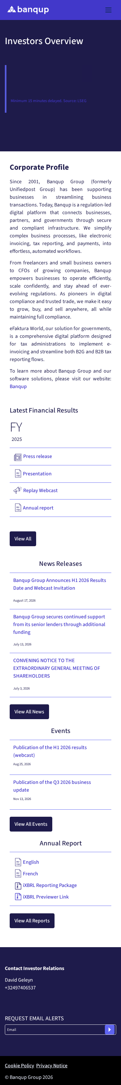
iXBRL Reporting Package (50, 885)
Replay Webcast (40, 490)
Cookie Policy (19, 1065)
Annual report (38, 507)
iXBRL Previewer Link (46, 896)
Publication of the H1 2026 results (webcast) (50, 751)
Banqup (18, 386)
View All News (29, 711)
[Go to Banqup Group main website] (28, 10)
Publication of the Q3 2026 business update (52, 786)
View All (23, 538)
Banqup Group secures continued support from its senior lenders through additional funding (59, 624)
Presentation (37, 473)
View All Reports (32, 920)
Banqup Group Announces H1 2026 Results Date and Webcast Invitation (59, 584)
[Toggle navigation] (108, 10)
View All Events (31, 824)
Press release (37, 456)
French (30, 873)
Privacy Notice (51, 1065)
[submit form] (110, 1029)
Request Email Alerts (34, 1018)
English (31, 862)
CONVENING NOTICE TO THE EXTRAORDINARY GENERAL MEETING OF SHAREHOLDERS (56, 668)
